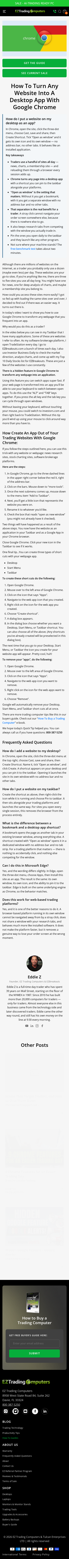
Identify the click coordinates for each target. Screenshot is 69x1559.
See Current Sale (34, 73)
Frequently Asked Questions (17, 1455)
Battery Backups (10, 1519)
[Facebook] (42, 1025)
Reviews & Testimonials (14, 1476)
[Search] (60, 11)
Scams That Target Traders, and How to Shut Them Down (33, 1098)
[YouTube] (26, 1025)
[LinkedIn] (32, 1025)
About (5, 1460)
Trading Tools (9, 1509)
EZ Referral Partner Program (17, 1471)
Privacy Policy (41, 1554)
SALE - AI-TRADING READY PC (34, 3)
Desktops (7, 1494)
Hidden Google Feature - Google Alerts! (30, 1252)
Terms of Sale (9, 1481)
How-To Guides (10, 1437)
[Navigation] (4, 11)
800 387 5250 (11, 1405)
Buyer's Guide (9, 1524)
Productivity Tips (11, 1432)
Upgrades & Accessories (15, 1514)
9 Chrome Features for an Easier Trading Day (30, 1174)
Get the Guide (34, 63)
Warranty (7, 1450)
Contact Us (8, 1465)
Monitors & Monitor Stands (16, 1504)
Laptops (6, 1499)
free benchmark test (23, 249)
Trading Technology (12, 1427)
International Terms (14, 1554)
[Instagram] (37, 1025)
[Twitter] (15, 1411)
